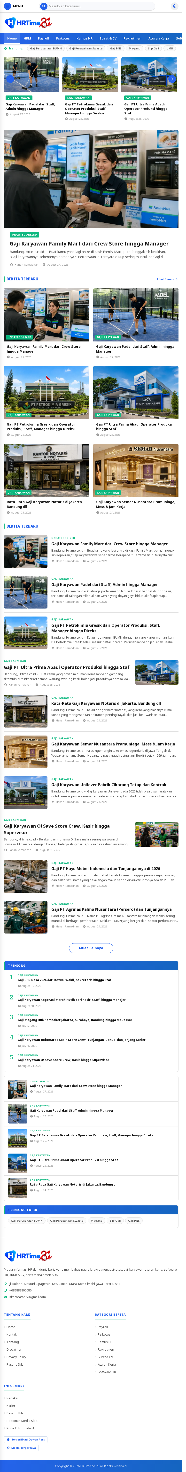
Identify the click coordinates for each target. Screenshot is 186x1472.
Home (12, 38)
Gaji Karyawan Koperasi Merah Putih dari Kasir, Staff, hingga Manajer (72, 1000)
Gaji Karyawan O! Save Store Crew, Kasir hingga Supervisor (63, 1060)
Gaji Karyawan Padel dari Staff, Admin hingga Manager (31, 106)
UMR (169, 48)
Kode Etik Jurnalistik (21, 1428)
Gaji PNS (116, 48)
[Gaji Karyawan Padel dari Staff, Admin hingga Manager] (32, 74)
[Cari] (43, 6)
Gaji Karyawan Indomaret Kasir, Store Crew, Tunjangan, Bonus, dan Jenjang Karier (82, 1040)
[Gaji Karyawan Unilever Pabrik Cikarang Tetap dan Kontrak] (25, 792)
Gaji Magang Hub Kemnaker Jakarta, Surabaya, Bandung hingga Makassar (75, 1020)
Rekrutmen (132, 38)
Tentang (13, 1342)
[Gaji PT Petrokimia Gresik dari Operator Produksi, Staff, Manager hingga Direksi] (91, 74)
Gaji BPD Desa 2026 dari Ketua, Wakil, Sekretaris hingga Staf (64, 980)
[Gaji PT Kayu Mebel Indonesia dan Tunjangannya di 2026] (25, 876)
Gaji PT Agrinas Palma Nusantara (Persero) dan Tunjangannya (111, 909)
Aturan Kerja (158, 38)
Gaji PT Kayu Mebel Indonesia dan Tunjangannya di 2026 (105, 868)
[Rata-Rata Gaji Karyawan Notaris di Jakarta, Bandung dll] (46, 470)
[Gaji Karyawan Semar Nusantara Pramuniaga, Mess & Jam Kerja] (136, 470)
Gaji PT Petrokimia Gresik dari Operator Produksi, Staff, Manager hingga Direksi (90, 108)
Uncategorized (24, 234)
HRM (27, 38)
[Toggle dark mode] (174, 6)
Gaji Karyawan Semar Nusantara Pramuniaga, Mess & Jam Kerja (113, 744)
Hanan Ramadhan (27, 264)
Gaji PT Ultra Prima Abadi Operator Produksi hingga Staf (147, 108)
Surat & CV (108, 38)
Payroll (43, 38)
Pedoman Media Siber (23, 1420)
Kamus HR (85, 38)
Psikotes (63, 38)
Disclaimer (14, 1349)
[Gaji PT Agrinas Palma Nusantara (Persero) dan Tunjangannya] (25, 917)
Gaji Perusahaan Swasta (85, 48)
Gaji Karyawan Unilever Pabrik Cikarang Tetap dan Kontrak (108, 784)
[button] (10, 79)
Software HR (107, 1372)
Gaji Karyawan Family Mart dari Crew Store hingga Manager (89, 243)
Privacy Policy (16, 1357)
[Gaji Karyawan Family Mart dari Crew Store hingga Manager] (91, 179)
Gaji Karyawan (20, 97)
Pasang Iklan (16, 1364)
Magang (134, 48)
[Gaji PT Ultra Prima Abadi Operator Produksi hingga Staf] (150, 74)
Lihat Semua (165, 279)
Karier (11, 1405)
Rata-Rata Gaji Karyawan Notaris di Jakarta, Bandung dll (106, 703)
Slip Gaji (153, 48)
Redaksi (12, 1398)
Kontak (12, 1334)
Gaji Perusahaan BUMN (46, 48)
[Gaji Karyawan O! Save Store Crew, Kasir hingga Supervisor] (156, 834)
